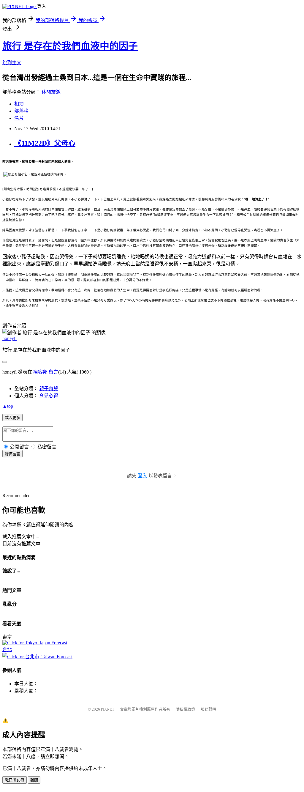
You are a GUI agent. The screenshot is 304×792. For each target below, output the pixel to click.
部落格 (21, 111)
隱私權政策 (185, 709)
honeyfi (9, 338)
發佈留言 (12, 454)
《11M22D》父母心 (44, 143)
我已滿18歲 (14, 780)
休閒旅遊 (51, 92)
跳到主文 (11, 62)
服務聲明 (208, 709)
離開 (34, 780)
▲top (7, 406)
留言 (53, 371)
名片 (19, 118)
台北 (7, 649)
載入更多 (12, 417)
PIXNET (107, 709)
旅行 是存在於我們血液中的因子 (70, 46)
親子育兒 (48, 388)
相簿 (19, 103)
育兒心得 (48, 395)
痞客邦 (40, 371)
